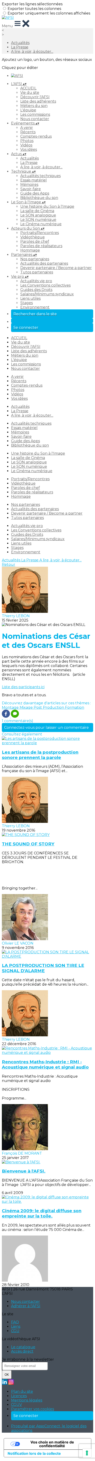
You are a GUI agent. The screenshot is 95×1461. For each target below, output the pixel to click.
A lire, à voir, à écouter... (32, 51)
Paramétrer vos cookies (32, 1409)
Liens (15, 1326)
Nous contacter (34, 119)
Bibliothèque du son (39, 198)
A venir (26, 127)
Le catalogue (23, 1347)
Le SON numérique (38, 219)
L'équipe (28, 110)
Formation (74, 707)
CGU (15, 1331)
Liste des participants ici (23, 687)
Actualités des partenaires (44, 263)
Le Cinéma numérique (41, 224)
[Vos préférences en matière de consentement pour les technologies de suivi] (87, 1453)
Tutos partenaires (36, 272)
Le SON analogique (38, 215)
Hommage (30, 250)
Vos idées (28, 149)
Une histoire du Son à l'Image (47, 206)
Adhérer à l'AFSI (25, 1306)
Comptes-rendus (36, 136)
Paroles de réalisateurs (41, 246)
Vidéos (26, 145)
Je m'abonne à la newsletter (28, 1359)
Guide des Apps (34, 193)
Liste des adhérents (38, 101)
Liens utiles (30, 298)
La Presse (19, 47)
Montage (11, 707)
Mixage (27, 707)
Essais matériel (33, 180)
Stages (26, 303)
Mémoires (29, 184)
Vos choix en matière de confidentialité (52, 1444)
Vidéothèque (32, 237)
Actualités (20, 43)
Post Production (49, 707)
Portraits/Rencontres (39, 233)
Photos (26, 141)
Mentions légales (26, 1400)
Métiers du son (34, 106)
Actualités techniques (40, 176)
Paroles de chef (34, 241)
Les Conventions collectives (45, 285)
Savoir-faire (30, 189)
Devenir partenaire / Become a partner (56, 268)
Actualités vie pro (36, 281)
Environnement (35, 307)
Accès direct (22, 1351)
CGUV (16, 1404)
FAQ (15, 1322)
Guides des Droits (36, 289)
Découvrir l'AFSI (35, 97)
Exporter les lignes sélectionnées (32, 4)
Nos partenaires (34, 259)
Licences (19, 1396)
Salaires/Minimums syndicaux (47, 294)
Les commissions (35, 114)
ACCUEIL (28, 88)
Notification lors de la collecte (34, 1453)
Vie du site (29, 92)
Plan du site (22, 1391)
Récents (28, 132)
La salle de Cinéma (37, 211)
